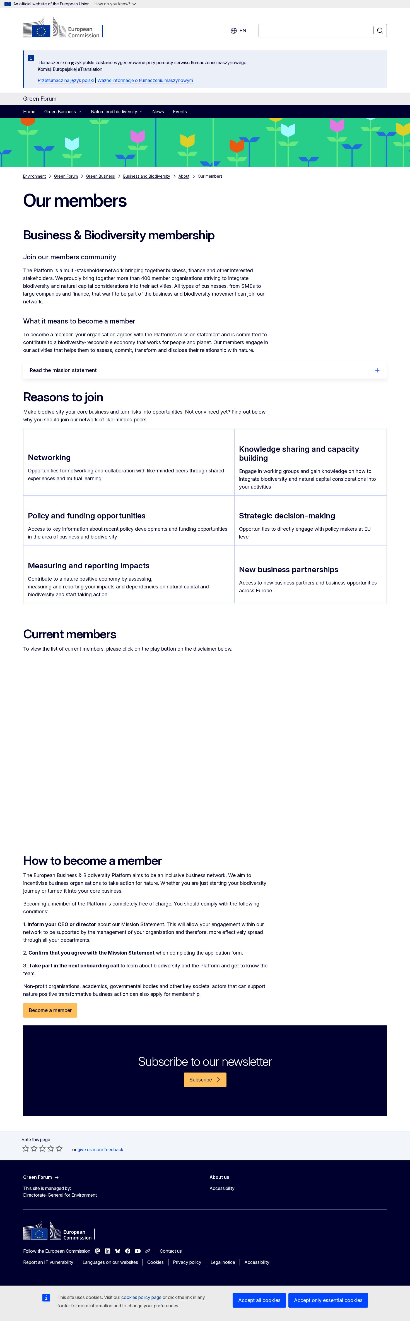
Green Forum (66, 176)
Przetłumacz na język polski (66, 80)
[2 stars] (29, 1148)
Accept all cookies (259, 1300)
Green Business (100, 176)
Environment (34, 176)
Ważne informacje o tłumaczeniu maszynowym (145, 80)
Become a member (50, 1010)
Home (29, 111)
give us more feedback (100, 1149)
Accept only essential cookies (328, 1300)
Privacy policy (187, 1262)
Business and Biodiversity (146, 176)
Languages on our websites (110, 1262)
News (158, 111)
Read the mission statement (63, 370)
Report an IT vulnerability (48, 1262)
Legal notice (223, 1262)
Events (180, 111)
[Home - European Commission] (68, 28)
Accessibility (222, 1188)
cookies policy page (141, 1297)
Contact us (171, 1251)
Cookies (155, 1262)
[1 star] (25, 1148)
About (184, 176)
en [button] (242, 30)
